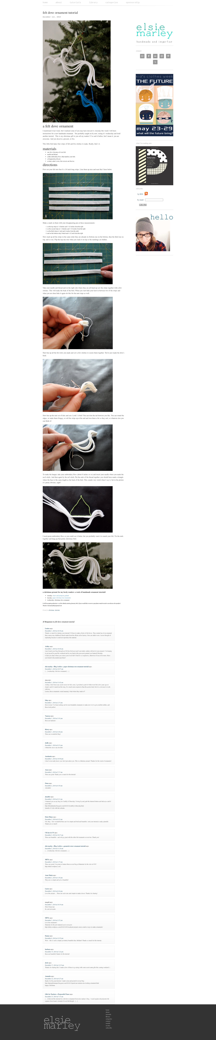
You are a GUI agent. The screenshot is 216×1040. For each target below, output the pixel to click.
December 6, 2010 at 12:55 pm (54, 938)
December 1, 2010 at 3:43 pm (53, 718)
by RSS (141, 194)
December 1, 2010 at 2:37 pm (53, 703)
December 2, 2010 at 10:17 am (54, 835)
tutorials (75, 2)
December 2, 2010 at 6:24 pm (53, 891)
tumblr (108, 1023)
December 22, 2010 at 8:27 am (54, 979)
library (93, 2)
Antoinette (48, 756)
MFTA (47, 860)
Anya (46, 770)
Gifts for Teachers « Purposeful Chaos (57, 994)
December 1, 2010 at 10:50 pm (54, 759)
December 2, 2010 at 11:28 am (54, 848)
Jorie (46, 963)
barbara (47, 949)
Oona (46, 783)
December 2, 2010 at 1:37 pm (53, 862)
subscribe (109, 1028)
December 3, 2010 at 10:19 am (54, 904)
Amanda (48, 976)
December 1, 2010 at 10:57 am (54, 669)
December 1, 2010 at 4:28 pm (53, 732)
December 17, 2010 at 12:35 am (54, 965)
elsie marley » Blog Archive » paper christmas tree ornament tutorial (66, 667)
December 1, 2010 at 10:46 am (54, 649)
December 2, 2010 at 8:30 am (53, 786)
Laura (47, 889)
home (45, 2)
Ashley (47, 646)
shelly (47, 743)
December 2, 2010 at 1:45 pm (53, 878)
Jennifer (47, 797)
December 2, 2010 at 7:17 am (53, 772)
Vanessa (47, 716)
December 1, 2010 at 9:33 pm (53, 745)
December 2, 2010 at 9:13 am (53, 799)
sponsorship (133, 2)
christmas (51, 610)
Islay (46, 700)
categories (112, 2)
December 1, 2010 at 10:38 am (54, 631)
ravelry (108, 1026)
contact (108, 1021)
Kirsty (47, 729)
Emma (47, 936)
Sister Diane (49, 817)
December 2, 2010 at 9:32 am (53, 819)
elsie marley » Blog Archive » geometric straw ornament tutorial (65, 846)
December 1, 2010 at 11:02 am (54, 682)
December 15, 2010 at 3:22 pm (54, 952)
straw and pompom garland (61, 595)
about (59, 2)
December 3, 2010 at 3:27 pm (53, 920)
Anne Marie (49, 875)
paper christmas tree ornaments (61, 598)
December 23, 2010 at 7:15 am (54, 996)
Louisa (47, 628)
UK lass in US (49, 833)
